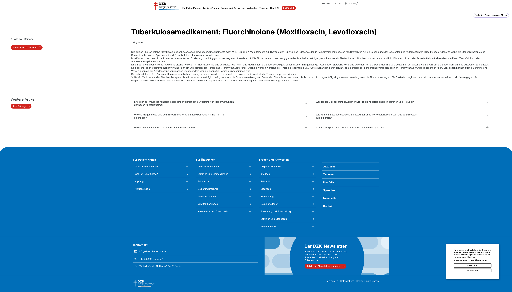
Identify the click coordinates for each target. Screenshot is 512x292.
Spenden (329, 190)
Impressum (332, 281)
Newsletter (330, 198)
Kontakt (326, 3)
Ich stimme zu (472, 270)
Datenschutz (347, 281)
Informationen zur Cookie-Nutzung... (471, 260)
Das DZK (328, 182)
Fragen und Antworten (233, 8)
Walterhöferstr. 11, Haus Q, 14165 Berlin (160, 266)
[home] (166, 6)
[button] (191, 8)
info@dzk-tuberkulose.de (152, 251)
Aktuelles (252, 8)
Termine (263, 8)
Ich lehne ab (472, 265)
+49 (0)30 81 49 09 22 (151, 258)
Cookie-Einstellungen (367, 281)
